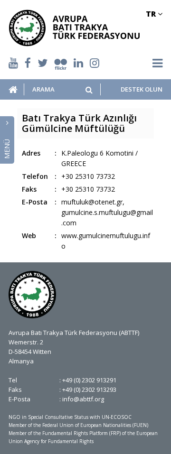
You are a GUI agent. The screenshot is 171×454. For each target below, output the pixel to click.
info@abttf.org (83, 399)
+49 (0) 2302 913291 (89, 380)
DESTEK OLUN (141, 89)
